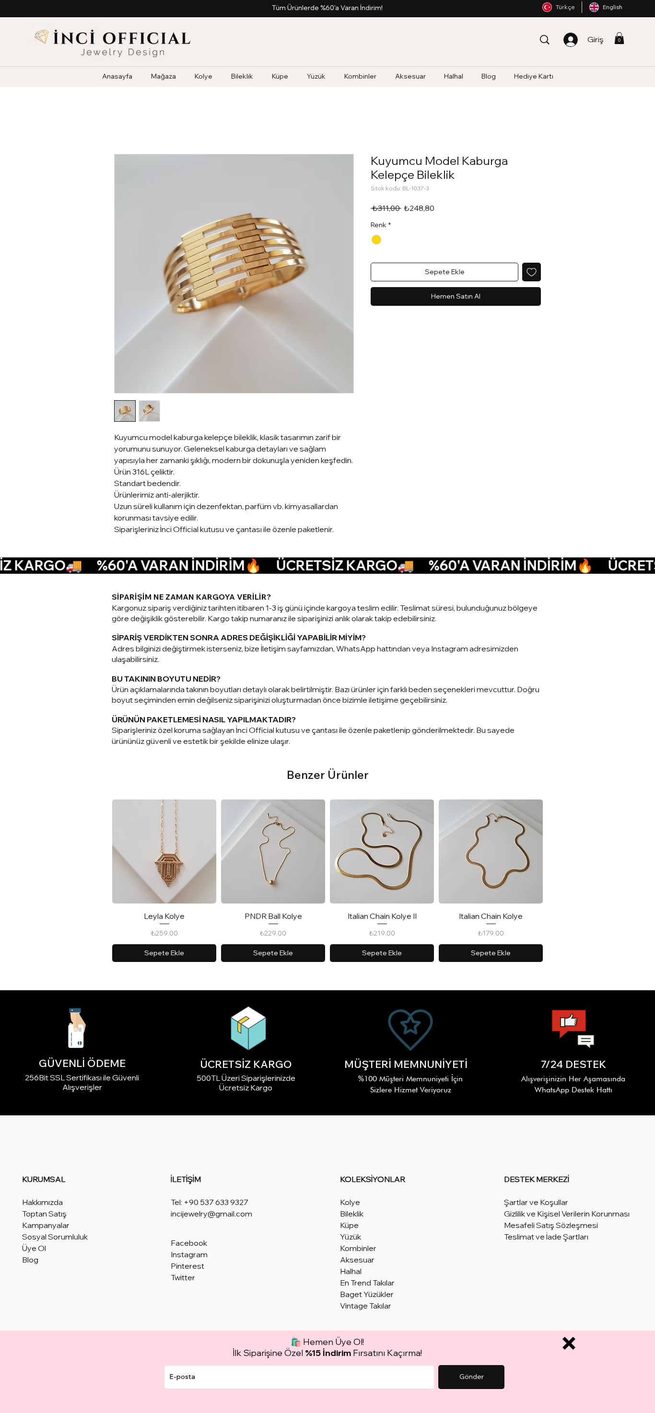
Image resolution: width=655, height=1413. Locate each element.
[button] (568, 1343)
